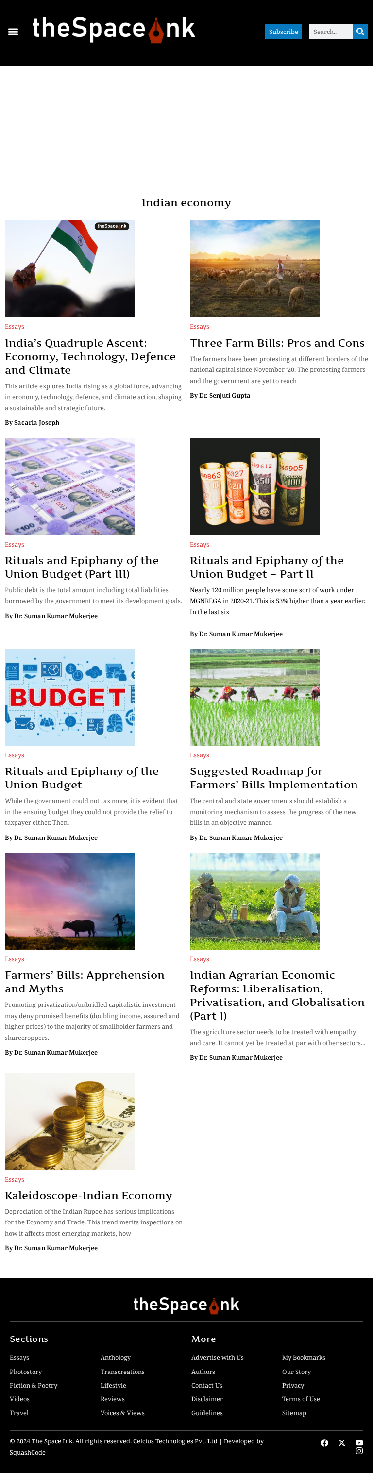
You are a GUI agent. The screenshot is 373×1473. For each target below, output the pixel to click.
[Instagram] (359, 1451)
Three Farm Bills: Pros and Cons (277, 342)
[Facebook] (324, 1443)
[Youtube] (359, 1443)
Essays (14, 326)
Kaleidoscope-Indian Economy (88, 1195)
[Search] (360, 31)
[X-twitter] (342, 1443)
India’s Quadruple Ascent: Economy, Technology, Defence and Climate (90, 356)
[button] (13, 32)
